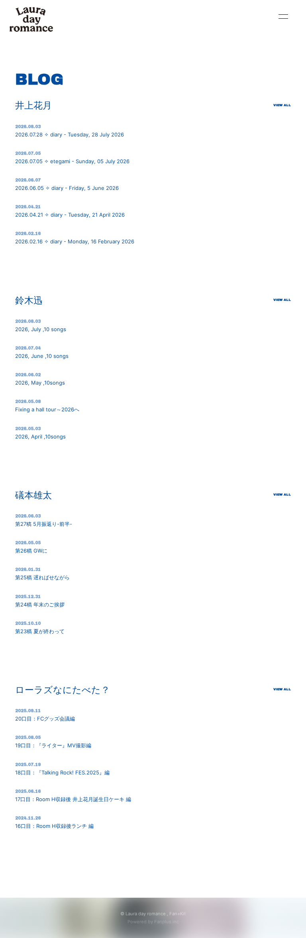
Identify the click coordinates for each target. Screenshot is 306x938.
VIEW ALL (282, 105)
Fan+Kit (177, 913)
